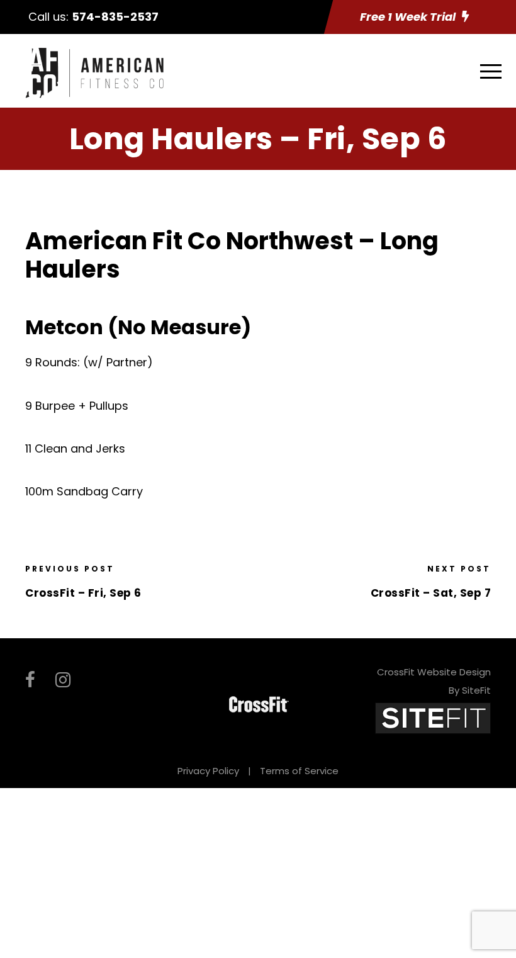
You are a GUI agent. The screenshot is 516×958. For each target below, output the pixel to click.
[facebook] (30, 680)
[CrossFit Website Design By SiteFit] (433, 717)
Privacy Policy (208, 770)
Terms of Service (299, 770)
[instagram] (62, 680)
